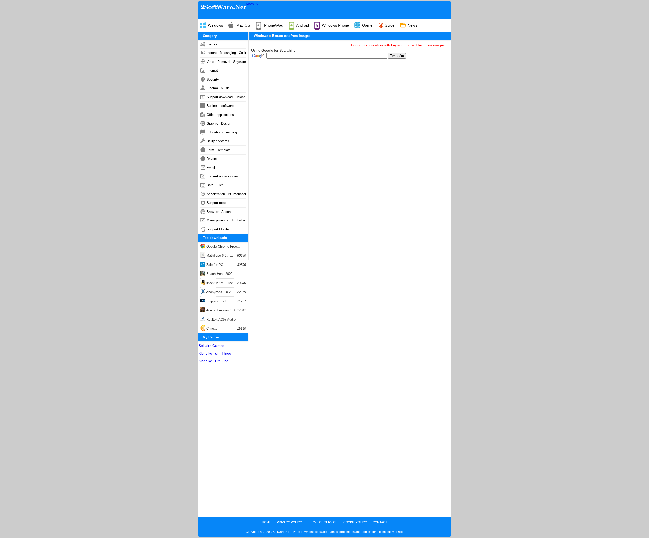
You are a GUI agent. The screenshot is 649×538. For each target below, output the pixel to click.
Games (212, 44)
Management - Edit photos (226, 220)
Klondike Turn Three (215, 353)
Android (302, 25)
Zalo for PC (214, 265)
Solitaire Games (211, 346)
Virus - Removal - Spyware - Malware (226, 62)
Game (366, 25)
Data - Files (215, 185)
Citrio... (211, 328)
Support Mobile (218, 229)
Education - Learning (222, 132)
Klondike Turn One (213, 361)
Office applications (220, 115)
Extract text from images (291, 36)
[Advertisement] (223, 441)
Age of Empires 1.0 (220, 310)
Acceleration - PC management (226, 194)
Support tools (216, 203)
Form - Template (219, 150)
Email (211, 168)
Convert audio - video (222, 176)
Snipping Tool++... (219, 301)
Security (213, 79)
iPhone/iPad (272, 25)
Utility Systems (218, 141)
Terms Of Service (322, 522)
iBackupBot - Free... (220, 283)
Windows (215, 25)
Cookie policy (355, 522)
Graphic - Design (219, 123)
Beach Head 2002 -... (221, 274)
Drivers (212, 159)
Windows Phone (335, 25)
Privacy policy (289, 522)
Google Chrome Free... (222, 246)
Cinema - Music (218, 88)
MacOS (252, 4)
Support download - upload (226, 97)
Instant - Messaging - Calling (226, 53)
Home (266, 522)
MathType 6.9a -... (219, 255)
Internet (212, 70)
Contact (380, 522)
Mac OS (242, 25)
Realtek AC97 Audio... (222, 319)
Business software (220, 106)
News (412, 25)
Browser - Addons (219, 212)
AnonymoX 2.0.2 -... (220, 292)
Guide (389, 25)
